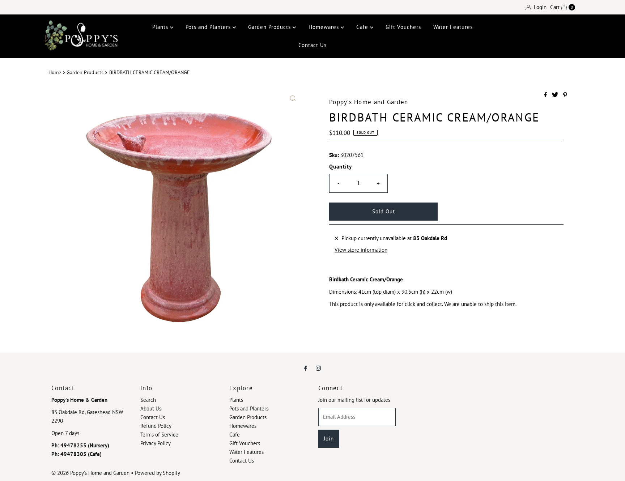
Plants (161, 27)
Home (54, 72)
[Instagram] (318, 367)
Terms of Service (159, 434)
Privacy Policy (155, 443)
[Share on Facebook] (546, 95)
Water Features (453, 27)
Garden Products (270, 27)
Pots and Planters (209, 27)
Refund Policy (155, 425)
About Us (150, 408)
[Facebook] (305, 367)
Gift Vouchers (403, 27)
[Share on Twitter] (556, 95)
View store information (361, 249)
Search (148, 399)
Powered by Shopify (157, 472)
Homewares (325, 27)
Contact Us (312, 45)
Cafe (363, 27)
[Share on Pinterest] (565, 95)
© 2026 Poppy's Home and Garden (90, 472)
